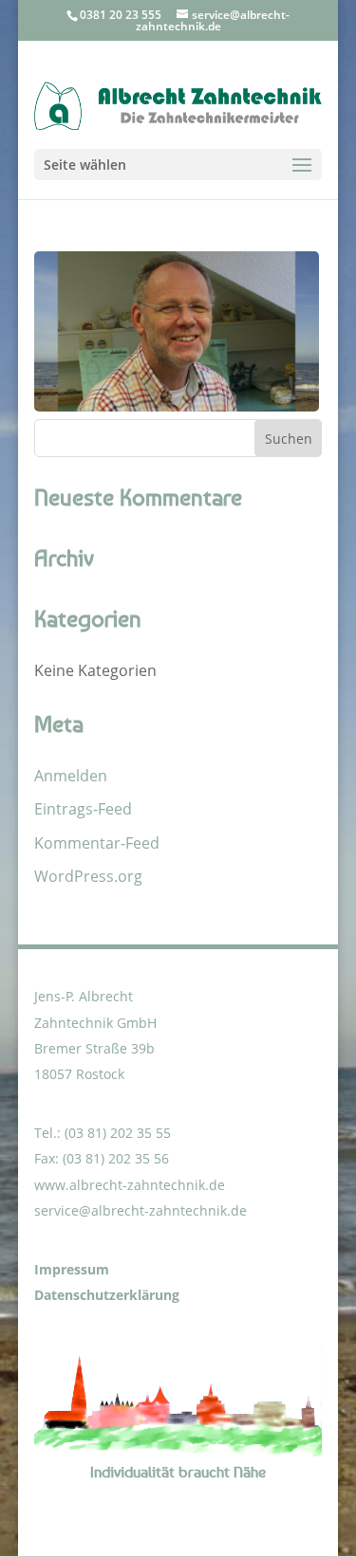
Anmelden (70, 775)
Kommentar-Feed (96, 843)
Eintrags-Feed (83, 808)
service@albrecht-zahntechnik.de (140, 1210)
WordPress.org (88, 876)
